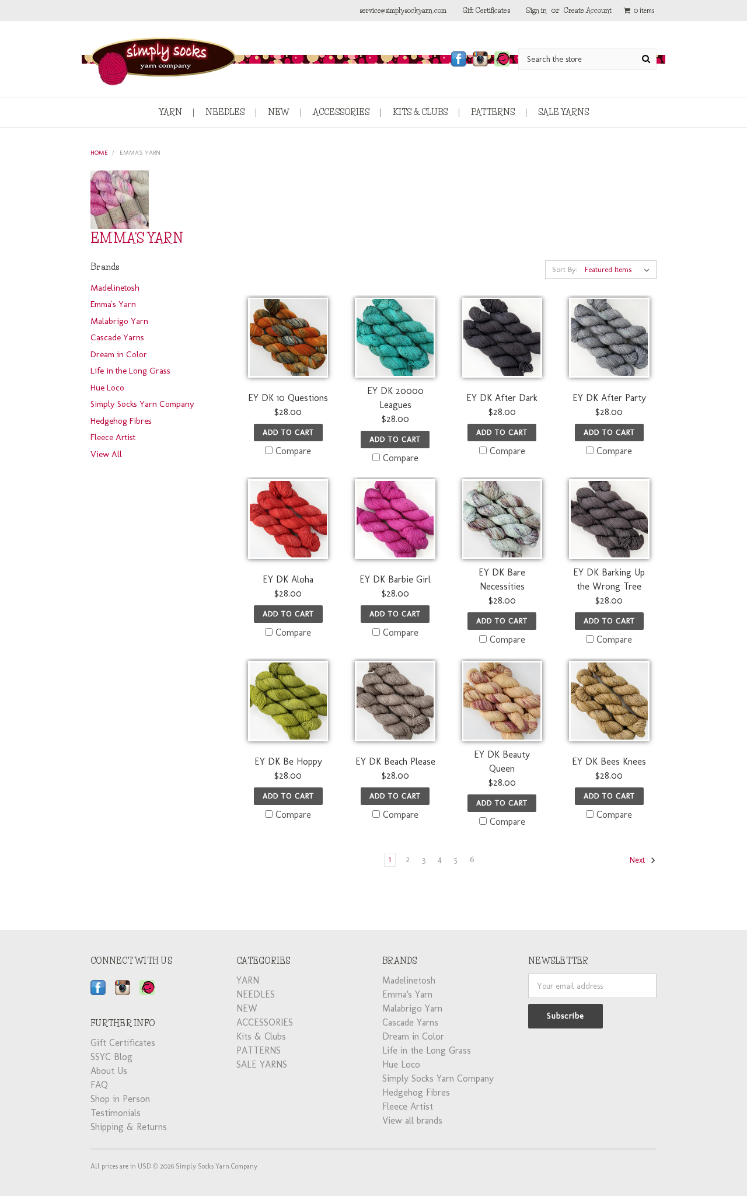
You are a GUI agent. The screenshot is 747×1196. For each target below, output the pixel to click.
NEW (278, 112)
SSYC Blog (111, 1056)
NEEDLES (225, 112)
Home (99, 152)
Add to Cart (288, 432)
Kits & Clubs (420, 112)
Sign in (536, 10)
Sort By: (565, 269)
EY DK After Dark (501, 397)
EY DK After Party (609, 397)
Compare (293, 450)
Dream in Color (118, 354)
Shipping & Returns (128, 1126)
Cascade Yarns (117, 337)
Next (638, 860)
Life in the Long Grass (130, 370)
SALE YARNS (563, 112)
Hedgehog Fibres (121, 421)
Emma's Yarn (140, 152)
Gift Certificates (486, 10)
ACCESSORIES (341, 112)
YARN (170, 112)
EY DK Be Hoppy (288, 761)
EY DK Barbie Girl (395, 579)
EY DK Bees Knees (609, 761)
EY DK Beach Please (395, 761)
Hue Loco (107, 387)
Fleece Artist (112, 437)
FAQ (99, 1084)
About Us (108, 1070)
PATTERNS (493, 112)
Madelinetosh (114, 288)
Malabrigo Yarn (119, 321)
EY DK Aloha (288, 579)
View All (106, 454)
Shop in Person (120, 1098)
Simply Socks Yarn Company (142, 404)
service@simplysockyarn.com (402, 10)
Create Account (588, 10)
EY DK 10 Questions (288, 397)
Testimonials (115, 1112)
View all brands (412, 1120)
